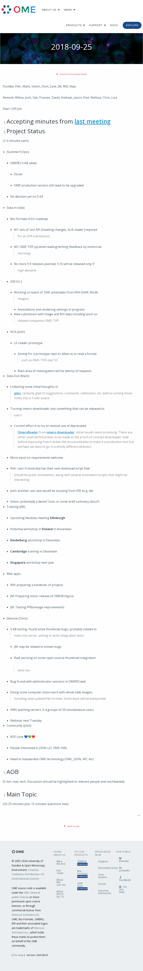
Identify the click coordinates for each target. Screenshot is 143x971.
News (68, 9)
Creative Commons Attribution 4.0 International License (28, 874)
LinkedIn (124, 870)
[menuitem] (20, 10)
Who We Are (60, 863)
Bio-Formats (82, 873)
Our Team (59, 872)
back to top (72, 826)
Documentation (104, 868)
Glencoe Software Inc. (26, 914)
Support (95, 25)
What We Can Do (61, 882)
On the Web (123, 889)
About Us (49, 9)
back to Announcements (73, 74)
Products (74, 25)
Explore (132, 25)
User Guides (102, 876)
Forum (102, 884)
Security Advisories (104, 892)
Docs (114, 25)
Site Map (18, 955)
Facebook (125, 880)
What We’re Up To (60, 894)
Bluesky (124, 861)
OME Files (82, 885)
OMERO (82, 862)
